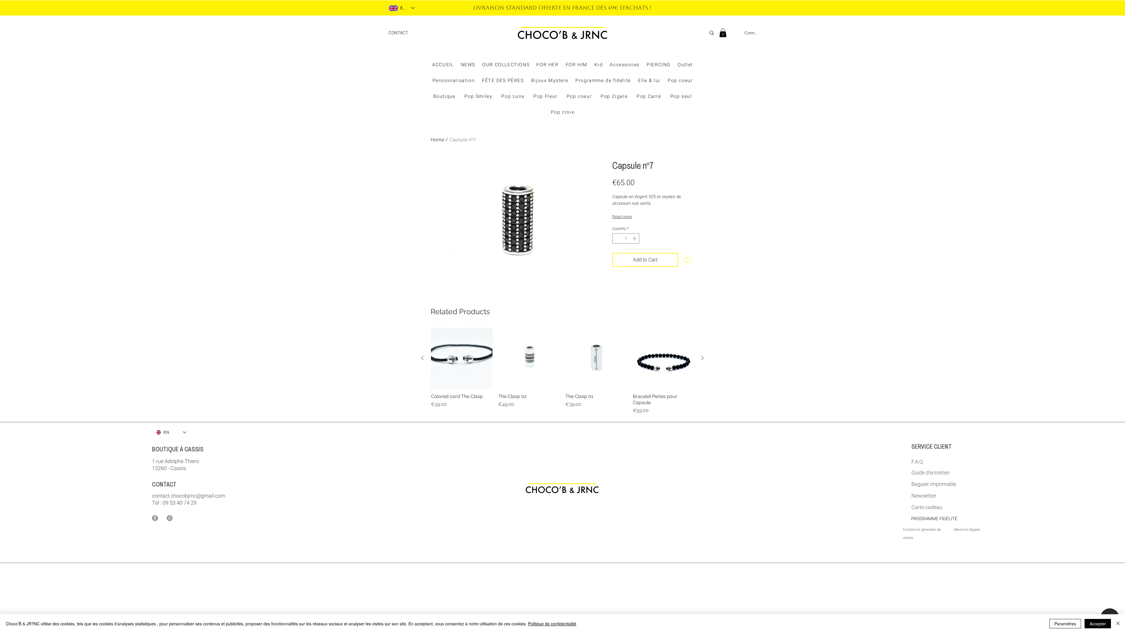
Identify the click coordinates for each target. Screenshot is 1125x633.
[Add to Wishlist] (688, 260)
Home (437, 139)
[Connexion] (736, 33)
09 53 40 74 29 (180, 503)
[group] (562, 370)
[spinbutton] (626, 239)
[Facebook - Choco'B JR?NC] (155, 518)
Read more (622, 217)
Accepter (1098, 624)
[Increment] (635, 239)
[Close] (1117, 623)
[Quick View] (461, 358)
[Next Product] (702, 358)
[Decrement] (616, 239)
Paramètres (1065, 624)
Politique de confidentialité (552, 624)
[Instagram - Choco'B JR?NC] (170, 518)
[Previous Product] (422, 358)
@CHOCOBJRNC (637, 8)
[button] (723, 32)
